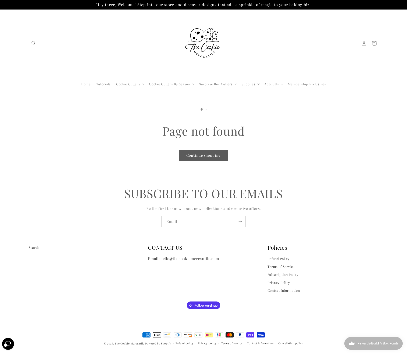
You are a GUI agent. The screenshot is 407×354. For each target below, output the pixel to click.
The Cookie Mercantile (129, 343)
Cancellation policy (290, 343)
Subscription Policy (283, 274)
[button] (34, 43)
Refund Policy (279, 258)
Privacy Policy (279, 282)
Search (34, 247)
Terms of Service (281, 266)
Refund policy (185, 343)
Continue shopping (203, 155)
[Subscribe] (240, 221)
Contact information (260, 343)
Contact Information (284, 290)
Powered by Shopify (158, 343)
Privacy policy (207, 343)
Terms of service (232, 343)
